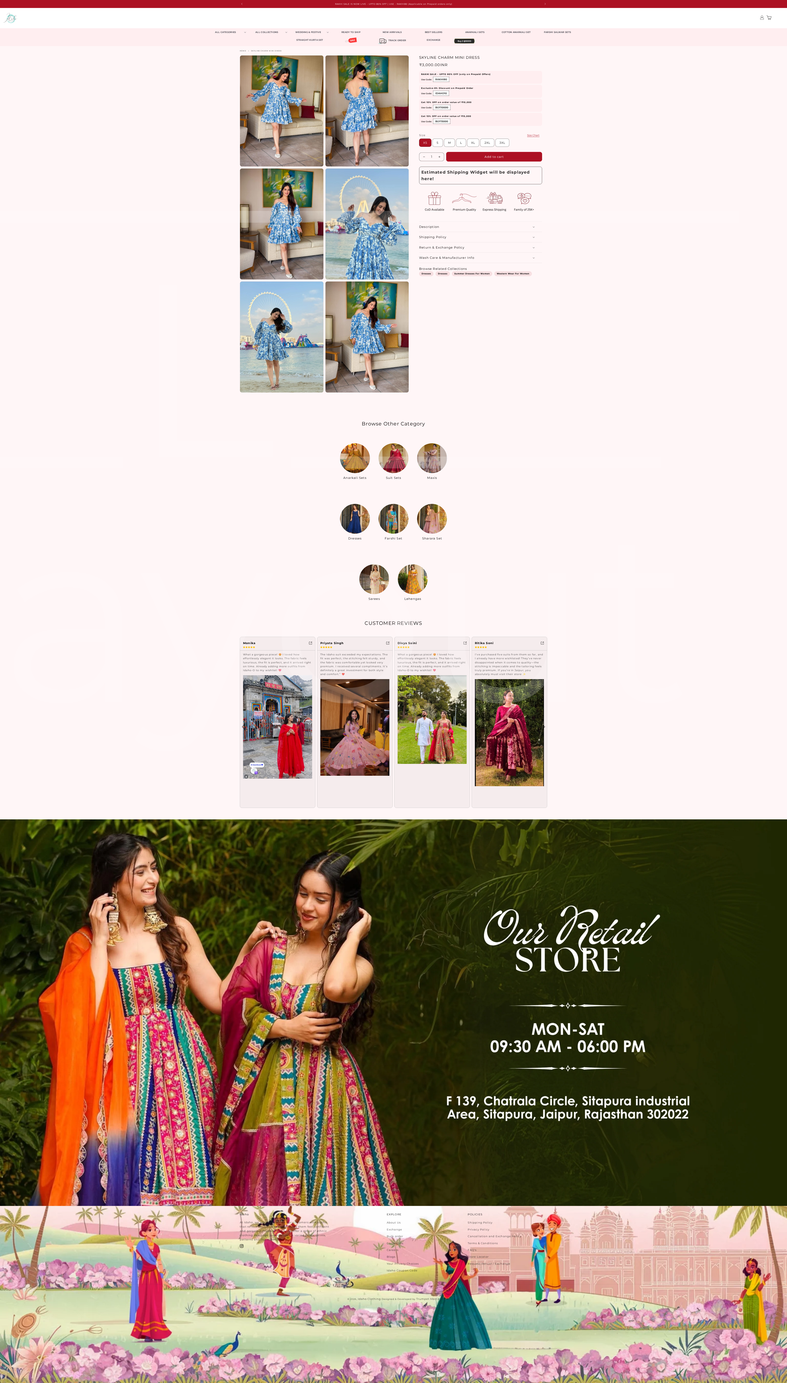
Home (243, 51)
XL (473, 143)
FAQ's (472, 1249)
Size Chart (533, 135)
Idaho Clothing (369, 1298)
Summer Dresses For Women (472, 273)
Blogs (391, 1256)
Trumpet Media (428, 1298)
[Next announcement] (545, 4)
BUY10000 (441, 107)
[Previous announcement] (242, 4)
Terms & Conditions (483, 1243)
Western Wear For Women (513, 273)
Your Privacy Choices (403, 1263)
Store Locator (478, 1256)
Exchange (394, 1229)
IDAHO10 (441, 93)
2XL (487, 143)
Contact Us (395, 1243)
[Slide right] (544, 726)
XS (425, 143)
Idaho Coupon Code (402, 1270)
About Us (394, 1222)
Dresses (426, 273)
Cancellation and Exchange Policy (494, 1236)
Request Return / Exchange (489, 1263)
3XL (502, 143)
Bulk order (395, 1236)
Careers (392, 1249)
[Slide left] (243, 726)
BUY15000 (441, 121)
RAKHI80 (441, 79)
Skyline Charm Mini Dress (266, 51)
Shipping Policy (480, 1222)
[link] (277, 642)
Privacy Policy (478, 1229)
